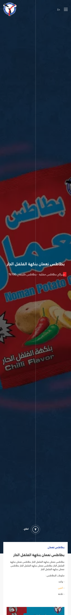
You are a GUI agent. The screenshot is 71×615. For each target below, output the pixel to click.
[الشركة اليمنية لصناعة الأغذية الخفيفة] (10, 9)
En (58, 9)
